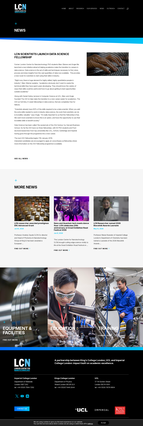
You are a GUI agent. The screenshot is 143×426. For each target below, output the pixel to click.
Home (64, 8)
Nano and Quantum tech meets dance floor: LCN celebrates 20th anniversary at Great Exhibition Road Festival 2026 (71, 226)
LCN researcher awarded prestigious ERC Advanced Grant (31, 224)
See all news (21, 159)
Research (80, 8)
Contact (120, 8)
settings (90, 424)
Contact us (22, 409)
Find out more (21, 249)
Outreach (111, 8)
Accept (103, 423)
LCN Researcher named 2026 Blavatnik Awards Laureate (107, 224)
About (71, 8)
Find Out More (58, 335)
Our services (92, 8)
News (102, 8)
